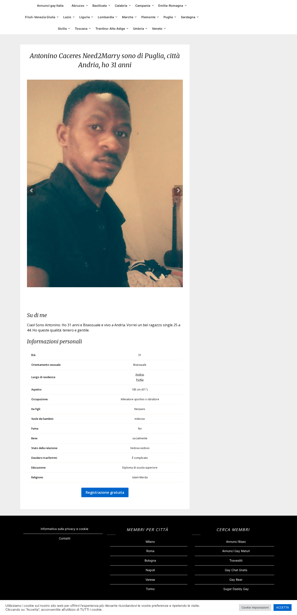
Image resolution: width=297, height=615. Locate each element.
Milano (150, 541)
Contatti (64, 538)
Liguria (84, 17)
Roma (150, 551)
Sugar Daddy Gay (236, 589)
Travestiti (235, 560)
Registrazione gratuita (105, 492)
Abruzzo (78, 5)
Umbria (138, 28)
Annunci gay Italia (50, 5)
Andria (139, 374)
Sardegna (188, 17)
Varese (150, 579)
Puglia (168, 17)
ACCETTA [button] (282, 607)
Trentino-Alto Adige (110, 28)
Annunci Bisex (236, 541)
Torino (150, 589)
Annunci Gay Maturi (236, 551)
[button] (31, 190)
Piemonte (148, 17)
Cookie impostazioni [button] (255, 607)
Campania (142, 5)
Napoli (150, 570)
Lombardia (106, 17)
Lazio (67, 17)
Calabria (121, 5)
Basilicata (99, 5)
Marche (127, 17)
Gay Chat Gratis (236, 570)
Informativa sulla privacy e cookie (64, 529)
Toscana (81, 28)
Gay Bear (235, 579)
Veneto (157, 28)
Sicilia (62, 28)
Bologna (150, 560)
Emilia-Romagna (170, 5)
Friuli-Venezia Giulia (40, 17)
